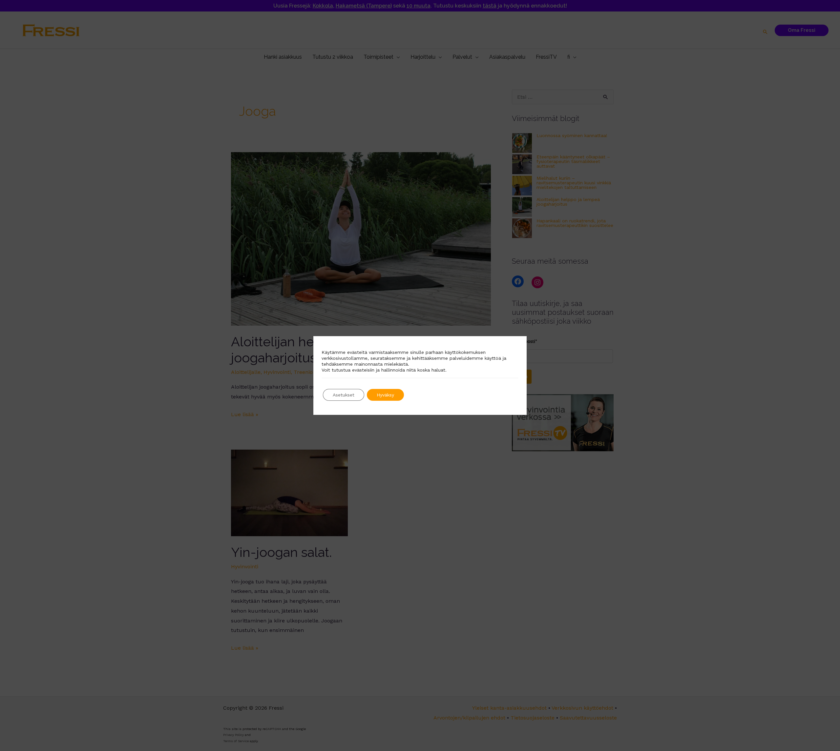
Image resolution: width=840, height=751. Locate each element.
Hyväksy (385, 394)
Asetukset (343, 394)
